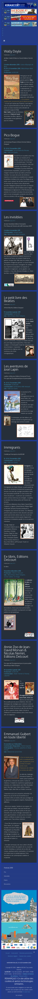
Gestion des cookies (25, 956)
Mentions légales (12, 956)
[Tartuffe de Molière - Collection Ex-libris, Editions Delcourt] (10, 622)
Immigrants (12, 447)
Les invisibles (13, 217)
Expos (6, 880)
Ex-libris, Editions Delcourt (16, 558)
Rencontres (7, 884)
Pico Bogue (12, 135)
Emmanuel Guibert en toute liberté (17, 735)
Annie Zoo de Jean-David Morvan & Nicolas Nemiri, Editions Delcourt (17, 651)
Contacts (19, 959)
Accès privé (14, 953)
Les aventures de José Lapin (16, 367)
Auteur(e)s (7, 876)
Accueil (8, 953)
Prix (5, 872)
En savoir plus (26, 992)
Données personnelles (26, 953)
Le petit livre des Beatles (15, 299)
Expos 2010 (12, 55)
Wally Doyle (12, 51)
